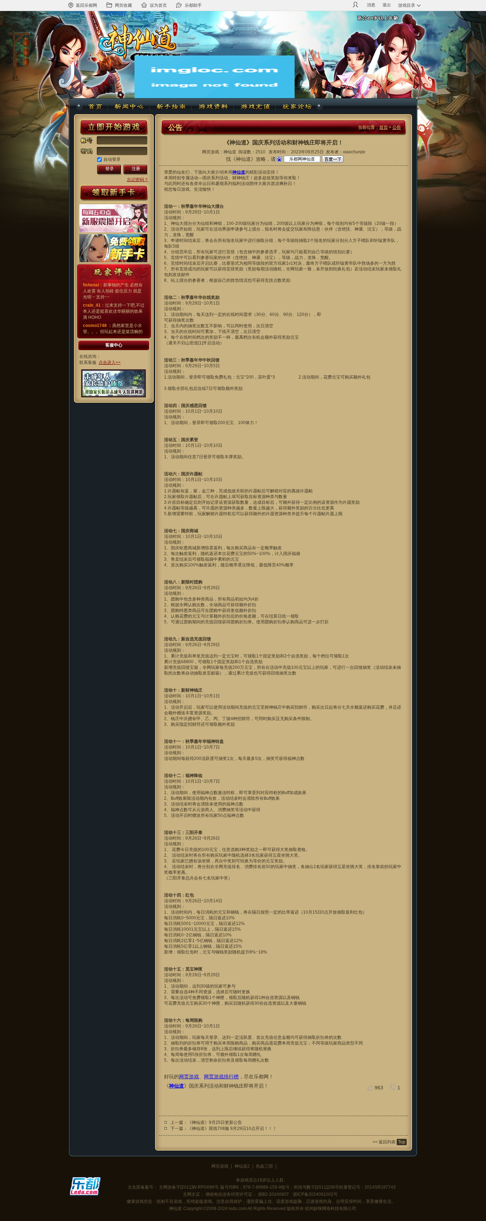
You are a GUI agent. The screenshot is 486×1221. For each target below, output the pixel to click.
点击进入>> (110, 362)
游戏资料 (213, 106)
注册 (136, 168)
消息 (371, 4)
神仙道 (96, 106)
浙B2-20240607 (273, 1194)
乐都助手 (193, 5)
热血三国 (264, 1166)
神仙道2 (242, 1166)
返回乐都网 (86, 5)
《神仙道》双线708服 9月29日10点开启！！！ (232, 1128)
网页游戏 (189, 1076)
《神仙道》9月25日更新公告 (214, 1122)
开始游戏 (114, 127)
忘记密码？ (137, 179)
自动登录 (112, 159)
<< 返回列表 (384, 1142)
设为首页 (158, 5)
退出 (386, 4)
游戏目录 (406, 5)
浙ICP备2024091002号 (315, 1194)
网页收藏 (123, 5)
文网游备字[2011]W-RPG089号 (189, 1187)
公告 (396, 127)
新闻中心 (129, 106)
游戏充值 (255, 106)
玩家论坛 (296, 106)
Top (401, 1142)
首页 (383, 127)
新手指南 (171, 106)
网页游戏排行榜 (221, 1076)
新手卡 (114, 193)
